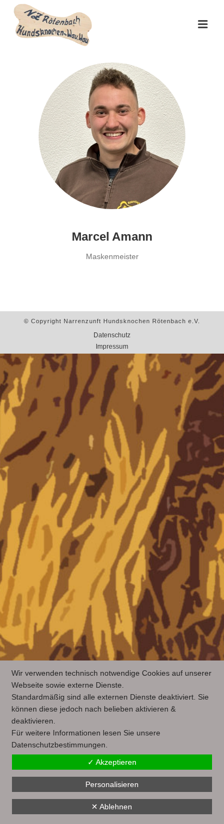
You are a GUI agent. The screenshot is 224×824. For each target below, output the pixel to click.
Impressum (112, 346)
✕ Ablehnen (111, 806)
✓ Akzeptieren (112, 762)
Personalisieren (112, 784)
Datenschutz (112, 335)
